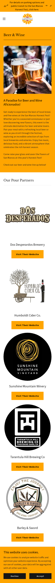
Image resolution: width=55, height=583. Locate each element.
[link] (27, 19)
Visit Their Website (27, 254)
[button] (5, 19)
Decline (15, 576)
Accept (40, 576)
